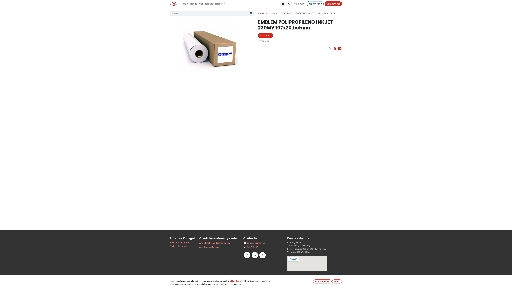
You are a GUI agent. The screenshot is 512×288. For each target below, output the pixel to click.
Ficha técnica (266, 35)
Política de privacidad (180, 242)
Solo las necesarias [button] (322, 281)
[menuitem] (185, 4)
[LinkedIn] (255, 255)
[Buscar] (251, 13)
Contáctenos (333, 3)
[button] (289, 4)
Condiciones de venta (209, 247)
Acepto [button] (337, 281)
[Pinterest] (335, 48)
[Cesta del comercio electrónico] (283, 4)
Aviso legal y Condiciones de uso (214, 243)
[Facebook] (326, 48)
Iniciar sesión (315, 3)
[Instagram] (262, 255)
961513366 (299, 3)
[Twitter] (330, 48)
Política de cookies (179, 246)
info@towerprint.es (256, 243)
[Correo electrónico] (339, 48)
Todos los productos (267, 13)
